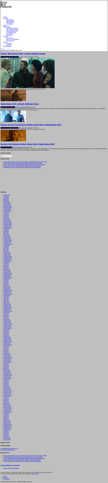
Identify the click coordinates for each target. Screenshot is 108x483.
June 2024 (6, 231)
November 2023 (8, 241)
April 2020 (6, 301)
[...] (45, 89)
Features (6, 18)
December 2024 (8, 223)
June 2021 (6, 281)
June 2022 (6, 265)
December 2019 (8, 307)
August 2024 (7, 228)
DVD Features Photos (12, 31)
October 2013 (7, 410)
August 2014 (7, 396)
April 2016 (6, 368)
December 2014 (8, 391)
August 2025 (7, 211)
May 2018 (6, 333)
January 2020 (7, 305)
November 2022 (8, 258)
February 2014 (7, 404)
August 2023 (7, 245)
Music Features (10, 21)
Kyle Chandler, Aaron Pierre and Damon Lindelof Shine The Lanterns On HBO (23, 163)
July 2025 (6, 213)
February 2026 (7, 203)
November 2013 (8, 409)
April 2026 (6, 200)
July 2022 (6, 263)
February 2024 (7, 237)
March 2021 (7, 286)
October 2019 (7, 309)
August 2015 (7, 379)
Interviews (9, 43)
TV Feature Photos (11, 32)
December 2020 (8, 290)
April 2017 (6, 351)
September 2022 (8, 260)
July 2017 (6, 347)
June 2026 (6, 198)
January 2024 (7, 238)
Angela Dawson (24, 128)
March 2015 (7, 386)
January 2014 (7, 406)
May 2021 (6, 283)
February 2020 (7, 304)
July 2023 (6, 246)
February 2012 (7, 438)
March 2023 (7, 252)
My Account (7, 479)
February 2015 (7, 388)
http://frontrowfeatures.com (8, 450)
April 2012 (6, 435)
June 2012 (6, 432)
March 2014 (7, 403)
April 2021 (6, 284)
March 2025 (7, 218)
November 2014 (8, 392)
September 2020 (8, 294)
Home (5, 17)
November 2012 (8, 425)
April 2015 (6, 385)
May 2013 (6, 417)
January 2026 (7, 205)
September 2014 (8, 395)
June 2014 (6, 399)
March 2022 (7, 269)
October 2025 (7, 209)
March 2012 (7, 437)
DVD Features (10, 22)
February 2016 (7, 371)
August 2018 (7, 329)
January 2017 (7, 356)
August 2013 (7, 413)
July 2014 (6, 398)
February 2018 (7, 337)
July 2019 (6, 314)
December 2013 (8, 407)
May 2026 (6, 199)
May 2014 (6, 400)
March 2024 (7, 235)
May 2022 (6, 266)
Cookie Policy (35, 473)
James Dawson (24, 57)
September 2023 (8, 244)
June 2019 (6, 315)
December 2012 (8, 424)
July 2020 (6, 297)
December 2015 (8, 374)
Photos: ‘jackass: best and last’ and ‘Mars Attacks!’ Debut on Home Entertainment (24, 164)
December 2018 (8, 323)
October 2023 (7, 242)
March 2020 (7, 302)
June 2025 (6, 214)
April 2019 (6, 318)
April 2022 (6, 267)
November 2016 (8, 358)
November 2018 (8, 325)
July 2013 (6, 414)
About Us (6, 477)
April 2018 (6, 335)
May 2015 (6, 384)
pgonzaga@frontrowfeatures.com (9, 448)
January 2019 (7, 322)
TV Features (9, 24)
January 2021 (7, 288)
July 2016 (6, 364)
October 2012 (7, 427)
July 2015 (6, 381)
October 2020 (7, 293)
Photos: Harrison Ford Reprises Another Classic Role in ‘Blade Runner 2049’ (31, 125)
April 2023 (6, 251)
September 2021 (8, 277)
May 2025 (6, 216)
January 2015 (7, 389)
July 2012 (6, 431)
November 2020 (8, 291)
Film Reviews (9, 38)
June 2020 (6, 298)
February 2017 (7, 354)
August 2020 (7, 295)
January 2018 (7, 339)
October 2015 (7, 377)
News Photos (10, 33)
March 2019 (7, 319)
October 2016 (7, 360)
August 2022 (7, 262)
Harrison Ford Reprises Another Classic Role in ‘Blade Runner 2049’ (28, 144)
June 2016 (6, 365)
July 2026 (6, 196)
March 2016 (7, 370)
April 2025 (6, 217)
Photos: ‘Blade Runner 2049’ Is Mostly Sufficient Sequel (23, 54)
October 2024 (7, 225)
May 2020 (6, 300)
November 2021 (8, 274)
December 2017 (8, 340)
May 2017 (6, 350)
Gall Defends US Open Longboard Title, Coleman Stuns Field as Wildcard (22, 167)
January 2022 (7, 272)
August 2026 (7, 195)
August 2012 (7, 430)
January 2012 (7, 439)
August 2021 (7, 279)
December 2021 (8, 273)
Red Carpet (9, 35)
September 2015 (8, 378)
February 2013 (7, 421)
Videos (5, 42)
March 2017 (7, 353)
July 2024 (6, 230)
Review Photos (10, 40)
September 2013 (8, 411)
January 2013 (7, 423)
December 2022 (8, 256)
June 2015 (6, 382)
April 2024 (6, 234)
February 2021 (7, 287)
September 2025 (8, 210)
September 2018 (8, 328)
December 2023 (8, 239)
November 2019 (8, 308)
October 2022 (7, 259)
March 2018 (7, 336)
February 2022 (7, 270)
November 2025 (8, 207)
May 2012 (6, 434)
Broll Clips (9, 45)
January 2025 (7, 221)
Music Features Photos (12, 29)
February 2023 (7, 253)
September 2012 (8, 428)
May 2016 (6, 367)
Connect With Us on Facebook (10, 465)
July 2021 (6, 280)
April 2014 (6, 402)
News (5, 25)
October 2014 (7, 393)
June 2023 (6, 248)
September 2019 (8, 311)
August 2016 (7, 363)
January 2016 (7, 372)
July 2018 (6, 330)
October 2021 (7, 276)
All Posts (6, 50)
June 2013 (6, 416)
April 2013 (6, 418)
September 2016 (8, 361)
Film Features (10, 19)
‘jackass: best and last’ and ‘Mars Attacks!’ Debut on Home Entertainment (22, 166)
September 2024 (8, 227)
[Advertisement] (27, 11)
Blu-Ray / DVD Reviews (12, 39)
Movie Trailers (7, 46)
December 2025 (8, 206)
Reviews (6, 36)
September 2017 (8, 344)
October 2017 (7, 343)
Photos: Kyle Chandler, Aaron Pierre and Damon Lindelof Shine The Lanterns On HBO (25, 162)
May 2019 (6, 316)
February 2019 (7, 321)
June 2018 (6, 332)
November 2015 (8, 375)
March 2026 (7, 202)
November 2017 (8, 342)
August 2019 (7, 312)
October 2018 (7, 326)
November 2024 (8, 224)
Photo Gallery (7, 26)
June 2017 (6, 349)
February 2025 (7, 220)
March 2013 (7, 420)
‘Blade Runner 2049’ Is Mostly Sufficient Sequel (20, 104)
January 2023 (7, 255)
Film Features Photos (12, 28)
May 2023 (6, 249)
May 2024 (6, 232)
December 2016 (8, 357)
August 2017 (7, 346)
